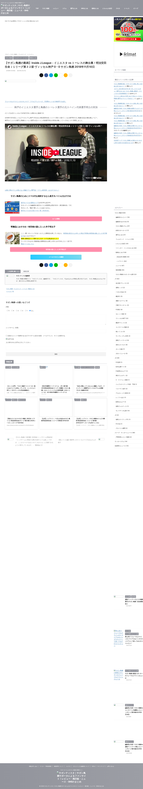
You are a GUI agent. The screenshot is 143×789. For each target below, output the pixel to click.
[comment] (66, 75)
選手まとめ (73, 8)
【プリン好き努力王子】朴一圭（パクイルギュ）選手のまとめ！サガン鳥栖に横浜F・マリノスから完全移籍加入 (128, 91)
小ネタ (118, 8)
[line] (56, 75)
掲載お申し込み (33, 766)
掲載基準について (58, 766)
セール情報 (56, 219)
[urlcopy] (70, 75)
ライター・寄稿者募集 (45, 766)
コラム (64, 8)
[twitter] (41, 75)
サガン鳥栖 (45, 8)
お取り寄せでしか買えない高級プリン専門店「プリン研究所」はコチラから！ (32, 190)
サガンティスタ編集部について (81, 766)
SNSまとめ (84, 8)
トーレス (126, 8)
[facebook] (46, 75)
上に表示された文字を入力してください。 (19, 342)
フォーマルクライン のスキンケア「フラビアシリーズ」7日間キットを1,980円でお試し (35, 101)
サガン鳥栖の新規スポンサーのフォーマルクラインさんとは (134, 676)
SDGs (93, 766)
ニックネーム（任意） (12, 327)
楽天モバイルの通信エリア (29, 203)
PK (13, 291)
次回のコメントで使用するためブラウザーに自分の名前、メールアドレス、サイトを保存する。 (37, 336)
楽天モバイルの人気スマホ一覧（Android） (35, 210)
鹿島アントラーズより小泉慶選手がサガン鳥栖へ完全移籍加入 (134, 602)
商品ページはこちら (27, 244)
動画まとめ (95, 8)
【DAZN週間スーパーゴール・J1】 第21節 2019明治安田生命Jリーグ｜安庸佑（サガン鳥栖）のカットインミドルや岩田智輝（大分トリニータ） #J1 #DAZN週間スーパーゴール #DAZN (55, 390)
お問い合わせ (110, 766)
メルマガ (68, 766)
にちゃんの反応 (107, 8)
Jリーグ (135, 8)
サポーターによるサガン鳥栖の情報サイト (71, 770)
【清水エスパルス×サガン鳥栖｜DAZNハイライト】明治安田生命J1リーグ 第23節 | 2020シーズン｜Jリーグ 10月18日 (21, 421)
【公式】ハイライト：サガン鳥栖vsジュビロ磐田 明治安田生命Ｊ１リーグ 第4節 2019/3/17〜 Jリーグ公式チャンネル (90, 421)
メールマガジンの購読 (56, 257)
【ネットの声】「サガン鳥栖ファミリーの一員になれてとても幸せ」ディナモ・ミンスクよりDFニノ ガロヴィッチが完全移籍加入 (21, 388)
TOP (37, 8)
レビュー (56, 8)
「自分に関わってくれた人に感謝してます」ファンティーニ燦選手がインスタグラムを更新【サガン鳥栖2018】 (90, 388)
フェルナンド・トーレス (20, 289)
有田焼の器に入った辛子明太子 (56, 249)
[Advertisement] (56, 37)
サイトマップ (100, 766)
